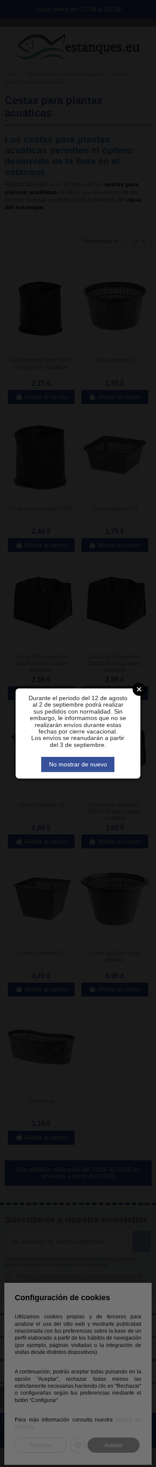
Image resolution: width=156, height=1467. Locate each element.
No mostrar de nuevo (78, 764)
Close (139, 689)
